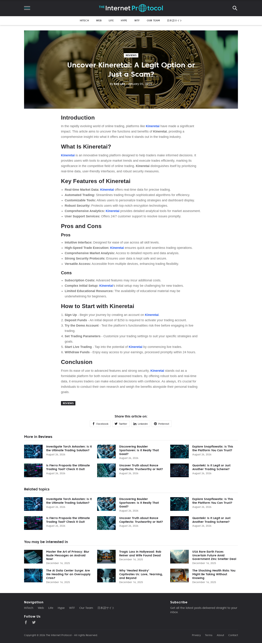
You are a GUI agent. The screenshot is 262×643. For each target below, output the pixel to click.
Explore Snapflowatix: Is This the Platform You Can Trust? (212, 448)
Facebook (102, 423)
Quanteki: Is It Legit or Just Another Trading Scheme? (211, 467)
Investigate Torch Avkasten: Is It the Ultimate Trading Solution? (69, 448)
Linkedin (143, 423)
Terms (208, 635)
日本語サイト (174, 20)
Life (111, 20)
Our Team (153, 20)
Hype (124, 20)
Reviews (131, 55)
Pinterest (163, 423)
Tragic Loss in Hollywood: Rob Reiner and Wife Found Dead (140, 553)
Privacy (196, 635)
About (220, 635)
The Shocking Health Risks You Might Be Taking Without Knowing (213, 574)
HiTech (84, 20)
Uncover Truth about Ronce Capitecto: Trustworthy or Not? (141, 467)
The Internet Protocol (59, 635)
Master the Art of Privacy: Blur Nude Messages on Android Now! (67, 555)
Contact (233, 635)
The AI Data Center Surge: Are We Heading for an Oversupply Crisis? (68, 574)
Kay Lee (117, 84)
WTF (137, 20)
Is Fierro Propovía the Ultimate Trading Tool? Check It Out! (68, 467)
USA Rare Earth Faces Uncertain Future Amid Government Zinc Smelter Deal (214, 555)
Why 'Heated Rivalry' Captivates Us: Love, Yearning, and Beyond (141, 574)
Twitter (123, 423)
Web (99, 20)
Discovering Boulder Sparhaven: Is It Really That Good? (139, 450)
